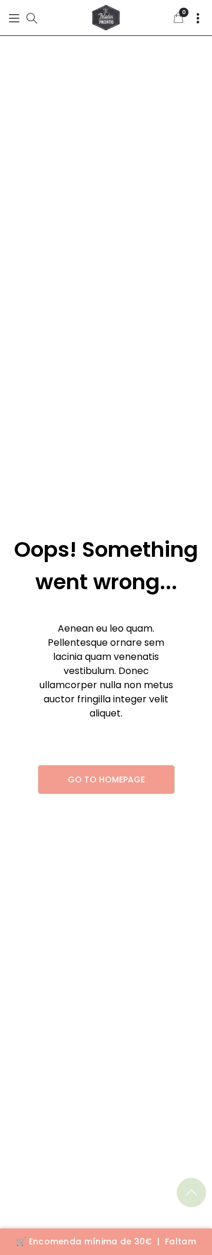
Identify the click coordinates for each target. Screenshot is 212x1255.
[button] (14, 18)
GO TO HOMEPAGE (106, 779)
